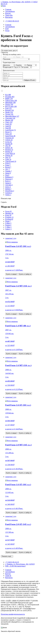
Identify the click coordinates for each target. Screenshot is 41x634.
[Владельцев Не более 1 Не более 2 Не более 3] (8, 67)
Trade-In (8, 576)
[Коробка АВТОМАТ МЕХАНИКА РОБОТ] (21, 65)
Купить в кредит (11, 274)
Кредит (8, 13)
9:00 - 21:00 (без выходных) (15, 566)
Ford (7, 29)
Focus (7, 30)
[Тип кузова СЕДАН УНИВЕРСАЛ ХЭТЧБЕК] (26, 67)
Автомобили (10, 11)
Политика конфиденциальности (13, 614)
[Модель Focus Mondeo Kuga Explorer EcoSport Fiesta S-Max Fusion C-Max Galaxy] (19, 57)
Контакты (9, 17)
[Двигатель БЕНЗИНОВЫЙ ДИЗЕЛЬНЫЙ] (9, 65)
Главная (8, 9)
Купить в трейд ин (25, 274)
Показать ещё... (7, 556)
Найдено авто (29, 80)
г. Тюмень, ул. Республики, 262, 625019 (16, 2)
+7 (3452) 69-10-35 (12, 562)
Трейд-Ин (9, 15)
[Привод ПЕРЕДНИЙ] (31, 65)
